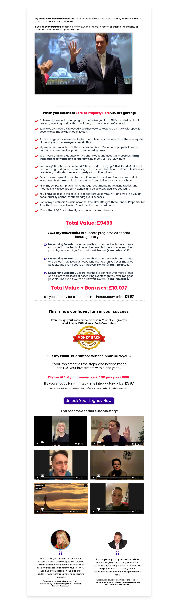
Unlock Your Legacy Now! (89, 400)
